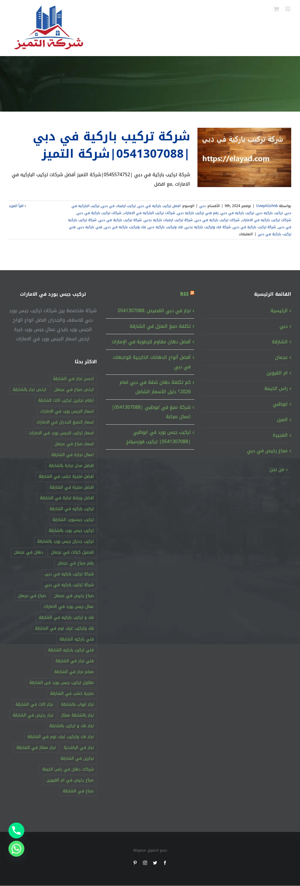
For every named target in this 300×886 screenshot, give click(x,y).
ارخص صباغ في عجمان (74, 390)
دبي (202, 206)
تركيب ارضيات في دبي (118, 206)
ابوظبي (280, 403)
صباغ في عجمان (32, 596)
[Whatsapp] (16, 849)
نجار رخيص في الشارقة (33, 715)
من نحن (277, 469)
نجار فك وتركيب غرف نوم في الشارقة (60, 737)
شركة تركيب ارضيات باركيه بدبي (168, 220)
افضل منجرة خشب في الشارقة (66, 476)
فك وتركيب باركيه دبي (165, 227)
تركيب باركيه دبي (269, 213)
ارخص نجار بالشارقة (29, 390)
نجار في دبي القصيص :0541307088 (154, 310)
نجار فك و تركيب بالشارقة (71, 726)
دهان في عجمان (28, 552)
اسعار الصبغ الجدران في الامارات (65, 422)
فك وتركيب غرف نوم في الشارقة (64, 628)
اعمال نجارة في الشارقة (72, 455)
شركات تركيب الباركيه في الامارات (149, 213)
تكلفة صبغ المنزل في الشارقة (159, 326)
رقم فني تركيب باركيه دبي (198, 213)
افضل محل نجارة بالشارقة (71, 466)
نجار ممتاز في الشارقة (36, 747)
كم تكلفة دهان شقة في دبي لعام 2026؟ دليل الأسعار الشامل (155, 387)
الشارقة (280, 341)
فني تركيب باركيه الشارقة (71, 650)
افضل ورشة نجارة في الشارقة (67, 498)
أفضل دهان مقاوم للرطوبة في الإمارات (151, 341)
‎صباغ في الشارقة (78, 791)
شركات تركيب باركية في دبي (99, 213)
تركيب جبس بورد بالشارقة (71, 530)
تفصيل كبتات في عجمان (72, 552)
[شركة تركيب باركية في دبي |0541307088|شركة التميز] (244, 157)
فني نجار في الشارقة (74, 661)
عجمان (281, 357)
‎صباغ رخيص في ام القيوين (70, 780)
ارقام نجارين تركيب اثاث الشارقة (66, 400)
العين (282, 419)
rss (184, 294)
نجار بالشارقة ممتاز (77, 715)
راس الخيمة (276, 388)
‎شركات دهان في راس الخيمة (68, 769)
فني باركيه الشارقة (76, 639)
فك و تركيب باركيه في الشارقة (66, 617)
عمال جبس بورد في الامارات (69, 607)
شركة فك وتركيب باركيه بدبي (208, 227)
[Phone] (16, 830)
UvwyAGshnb (267, 206)
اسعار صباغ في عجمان (74, 444)
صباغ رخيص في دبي (267, 450)
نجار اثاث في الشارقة (34, 704)
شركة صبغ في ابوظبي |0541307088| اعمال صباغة (151, 412)
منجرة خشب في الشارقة (72, 693)
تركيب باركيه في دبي (237, 213)
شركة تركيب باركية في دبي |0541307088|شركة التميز (111, 145)
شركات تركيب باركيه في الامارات (266, 220)
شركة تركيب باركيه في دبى (69, 574)
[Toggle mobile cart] (276, 9)
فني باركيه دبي (90, 227)
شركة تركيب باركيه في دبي (254, 227)
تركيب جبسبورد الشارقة (73, 520)
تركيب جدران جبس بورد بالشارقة (65, 541)
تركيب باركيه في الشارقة (72, 509)
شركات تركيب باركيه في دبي (217, 220)
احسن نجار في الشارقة (73, 379)
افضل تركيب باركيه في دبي (159, 206)
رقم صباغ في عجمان (75, 563)
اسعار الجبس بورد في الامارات (67, 411)
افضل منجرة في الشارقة (72, 487)
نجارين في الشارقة (77, 758)
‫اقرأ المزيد (17, 206)
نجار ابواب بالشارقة (77, 704)
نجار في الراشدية (79, 747)
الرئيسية (279, 310)
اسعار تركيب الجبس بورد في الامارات (61, 433)
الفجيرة (280, 435)
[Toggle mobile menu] (288, 9)
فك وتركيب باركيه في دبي (125, 227)
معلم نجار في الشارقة (74, 672)
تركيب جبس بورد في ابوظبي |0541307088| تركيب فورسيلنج (158, 437)
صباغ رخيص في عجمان (74, 596)
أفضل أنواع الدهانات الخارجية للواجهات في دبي (151, 362)
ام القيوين (277, 372)
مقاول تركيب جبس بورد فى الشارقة (61, 683)
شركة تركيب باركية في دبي (120, 220)
